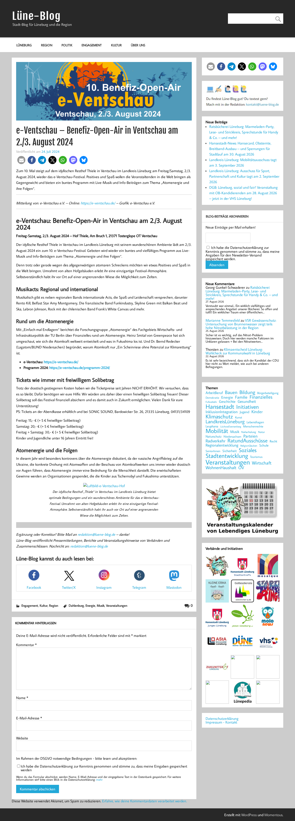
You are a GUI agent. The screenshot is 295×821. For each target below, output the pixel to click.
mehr (99, 779)
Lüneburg (24, 45)
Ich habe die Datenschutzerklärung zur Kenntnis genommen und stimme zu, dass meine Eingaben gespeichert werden (104, 768)
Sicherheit (229, 451)
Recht (273, 441)
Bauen (231, 392)
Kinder (257, 412)
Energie (90, 605)
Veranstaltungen (116, 605)
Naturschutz (213, 436)
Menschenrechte (253, 426)
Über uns (138, 45)
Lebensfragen (255, 422)
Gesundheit (247, 401)
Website (22, 738)
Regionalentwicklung (222, 445)
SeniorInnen (213, 451)
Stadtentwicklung (227, 456)
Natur (261, 432)
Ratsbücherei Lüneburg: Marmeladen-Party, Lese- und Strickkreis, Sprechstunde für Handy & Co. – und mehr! (243, 132)
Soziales (248, 450)
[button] (21, 160)
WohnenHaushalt (221, 467)
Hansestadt (220, 406)
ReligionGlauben (248, 445)
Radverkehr (215, 440)
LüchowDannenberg (230, 426)
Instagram (104, 587)
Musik (100, 605)
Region (46, 45)
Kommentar (26, 645)
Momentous (273, 814)
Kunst (238, 417)
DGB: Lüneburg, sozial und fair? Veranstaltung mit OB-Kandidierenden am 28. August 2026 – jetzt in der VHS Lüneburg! (243, 193)
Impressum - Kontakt (221, 722)
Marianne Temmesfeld (223, 320)
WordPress (249, 814)
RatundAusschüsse (247, 440)
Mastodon (174, 587)
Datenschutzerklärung (222, 718)
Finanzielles (261, 397)
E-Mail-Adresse (29, 718)
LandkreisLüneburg (225, 421)
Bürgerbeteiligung (267, 392)
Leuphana (212, 426)
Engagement (92, 45)
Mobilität (217, 431)
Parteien (250, 436)
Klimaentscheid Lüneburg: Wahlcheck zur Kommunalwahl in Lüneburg (238, 351)
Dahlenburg (76, 605)
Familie (241, 397)
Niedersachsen (232, 436)
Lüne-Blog (36, 16)
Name (22, 698)
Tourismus (256, 456)
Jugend (244, 412)
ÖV (241, 467)
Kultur (116, 45)
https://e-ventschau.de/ (98, 203)
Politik (67, 45)
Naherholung (248, 431)
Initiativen (247, 406)
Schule (263, 445)
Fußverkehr (211, 401)
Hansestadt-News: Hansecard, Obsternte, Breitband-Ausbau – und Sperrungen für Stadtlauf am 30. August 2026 (240, 148)
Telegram (139, 587)
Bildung (247, 392)
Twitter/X (69, 587)
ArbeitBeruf (214, 393)
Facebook (34, 587)
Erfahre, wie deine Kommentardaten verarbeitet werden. (144, 801)
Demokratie (212, 397)
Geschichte (227, 401)
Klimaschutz (219, 416)
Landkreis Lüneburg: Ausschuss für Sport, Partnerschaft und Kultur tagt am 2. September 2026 (244, 176)
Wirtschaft (261, 462)
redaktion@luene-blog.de (96, 534)
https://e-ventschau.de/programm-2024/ (79, 367)
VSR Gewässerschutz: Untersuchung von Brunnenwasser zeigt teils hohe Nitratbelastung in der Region (241, 324)
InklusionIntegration (222, 412)
